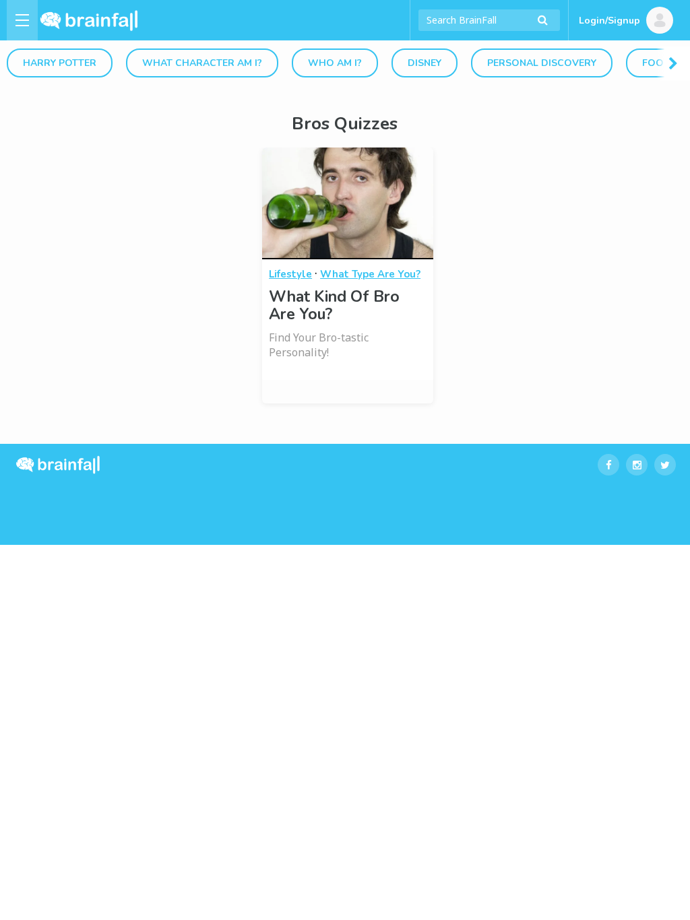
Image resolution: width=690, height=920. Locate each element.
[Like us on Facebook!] (608, 464)
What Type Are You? (370, 274)
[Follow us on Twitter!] (665, 464)
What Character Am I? (202, 63)
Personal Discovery (541, 63)
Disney (424, 63)
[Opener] (22, 20)
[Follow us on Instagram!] (637, 464)
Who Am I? (335, 63)
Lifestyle (290, 274)
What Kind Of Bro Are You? (334, 305)
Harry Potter (59, 63)
